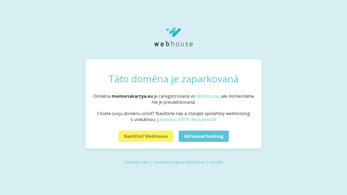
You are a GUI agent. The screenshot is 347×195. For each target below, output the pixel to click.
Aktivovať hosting (203, 136)
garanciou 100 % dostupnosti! (186, 119)
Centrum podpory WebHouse (179, 162)
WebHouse (208, 96)
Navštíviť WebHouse (146, 136)
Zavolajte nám (136, 162)
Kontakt (216, 162)
